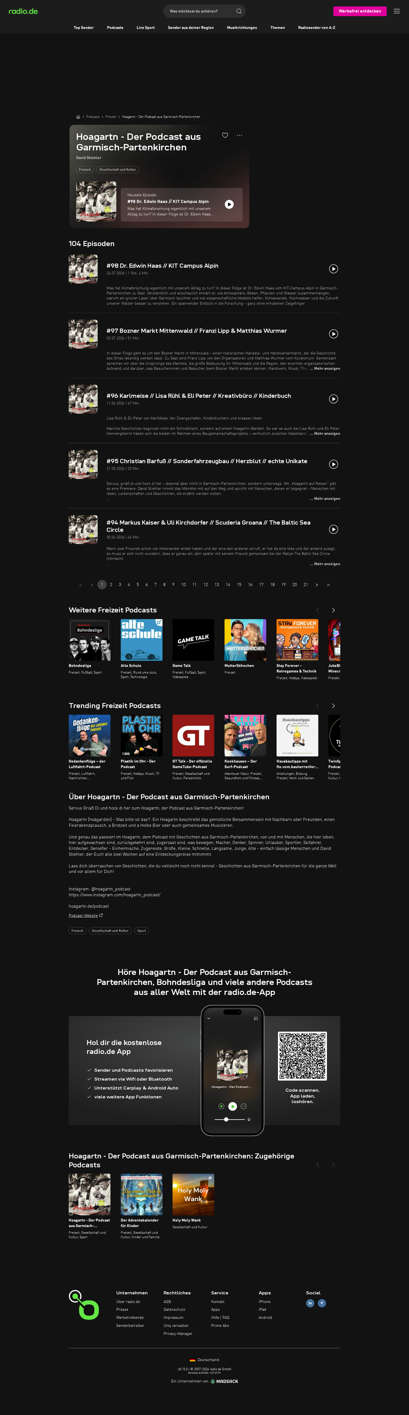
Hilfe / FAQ (220, 1318)
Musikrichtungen (242, 28)
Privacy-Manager (178, 1334)
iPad (262, 1310)
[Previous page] (92, 584)
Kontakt (218, 1302)
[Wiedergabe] (229, 204)
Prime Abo (220, 1326)
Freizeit (85, 170)
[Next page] (316, 584)
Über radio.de (128, 1302)
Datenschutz (174, 1310)
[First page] (81, 584)
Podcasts (115, 28)
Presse (122, 1310)
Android (265, 1318)
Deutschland (207, 1360)
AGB (167, 1302)
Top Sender (84, 28)
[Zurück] (317, 608)
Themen (277, 28)
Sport (141, 931)
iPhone (264, 1302)
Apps (215, 1310)
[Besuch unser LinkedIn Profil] (310, 1303)
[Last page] (328, 584)
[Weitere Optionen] (239, 135)
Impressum (173, 1318)
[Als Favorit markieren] (225, 135)
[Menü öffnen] (396, 11)
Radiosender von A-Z (316, 28)
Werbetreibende (130, 1318)
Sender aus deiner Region (191, 28)
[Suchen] (239, 11)
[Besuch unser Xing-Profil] (322, 1303)
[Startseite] (78, 117)
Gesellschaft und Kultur (118, 170)
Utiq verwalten (176, 1326)
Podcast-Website (83, 916)
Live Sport (146, 28)
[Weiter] (333, 608)
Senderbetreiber (130, 1326)
